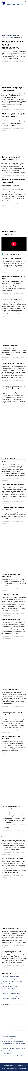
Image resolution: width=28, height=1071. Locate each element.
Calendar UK (22, 1068)
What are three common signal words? (10, 979)
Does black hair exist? (6, 1038)
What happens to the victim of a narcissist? (11, 981)
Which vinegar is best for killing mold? (10, 976)
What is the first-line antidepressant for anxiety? (12, 991)
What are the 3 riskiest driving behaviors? (11, 1034)
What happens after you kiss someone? (10, 983)
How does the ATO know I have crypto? (10, 998)
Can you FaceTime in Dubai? (8, 988)
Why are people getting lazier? (8, 1046)
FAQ (3, 1068)
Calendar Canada (12, 1068)
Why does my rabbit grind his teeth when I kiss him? (13, 1048)
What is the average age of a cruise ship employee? (13, 1043)
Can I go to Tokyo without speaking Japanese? (12, 1041)
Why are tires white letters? (7, 1050)
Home (3, 35)
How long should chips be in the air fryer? (11, 993)
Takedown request (7, 61)
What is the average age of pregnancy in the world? (13, 996)
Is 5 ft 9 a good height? (6, 1053)
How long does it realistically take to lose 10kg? (12, 1055)
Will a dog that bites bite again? (8, 1036)
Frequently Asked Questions (14, 35)
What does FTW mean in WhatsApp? (10, 986)
